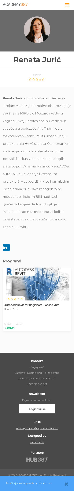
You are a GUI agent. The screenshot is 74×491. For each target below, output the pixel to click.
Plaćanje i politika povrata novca (37, 428)
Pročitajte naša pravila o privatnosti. (29, 483)
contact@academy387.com (37, 378)
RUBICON (37, 442)
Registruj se (37, 409)
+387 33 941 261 (37, 384)
